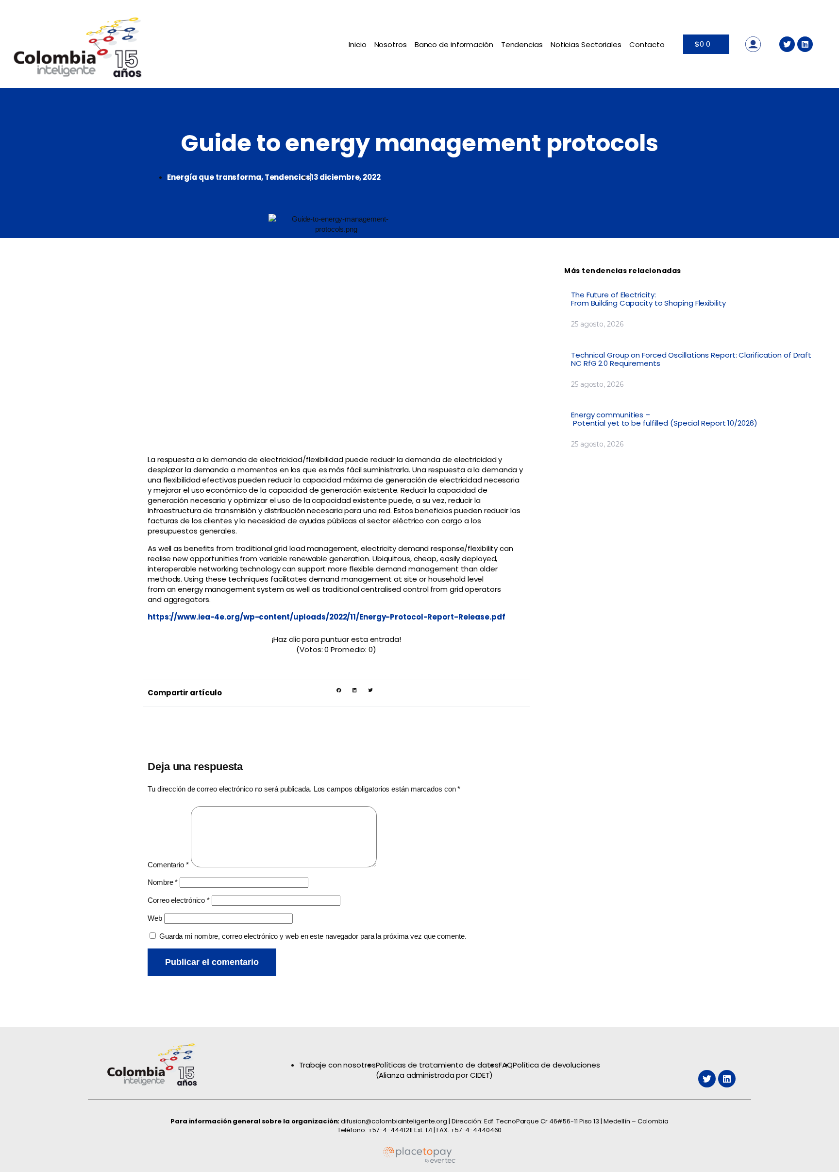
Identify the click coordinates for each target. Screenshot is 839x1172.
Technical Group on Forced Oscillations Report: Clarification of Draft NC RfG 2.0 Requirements (691, 359)
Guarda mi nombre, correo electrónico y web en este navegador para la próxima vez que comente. (313, 936)
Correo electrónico (179, 900)
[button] (338, 690)
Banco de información (454, 44)
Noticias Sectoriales (586, 44)
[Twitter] (787, 44)
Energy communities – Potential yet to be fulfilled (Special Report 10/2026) (665, 419)
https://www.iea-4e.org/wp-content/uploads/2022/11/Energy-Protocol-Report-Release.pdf (326, 617)
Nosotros (390, 44)
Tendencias (522, 44)
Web (155, 918)
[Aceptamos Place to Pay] (419, 1161)
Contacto (647, 44)
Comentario (168, 865)
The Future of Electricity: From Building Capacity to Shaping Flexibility (649, 299)
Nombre (163, 882)
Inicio (357, 44)
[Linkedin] (805, 44)
